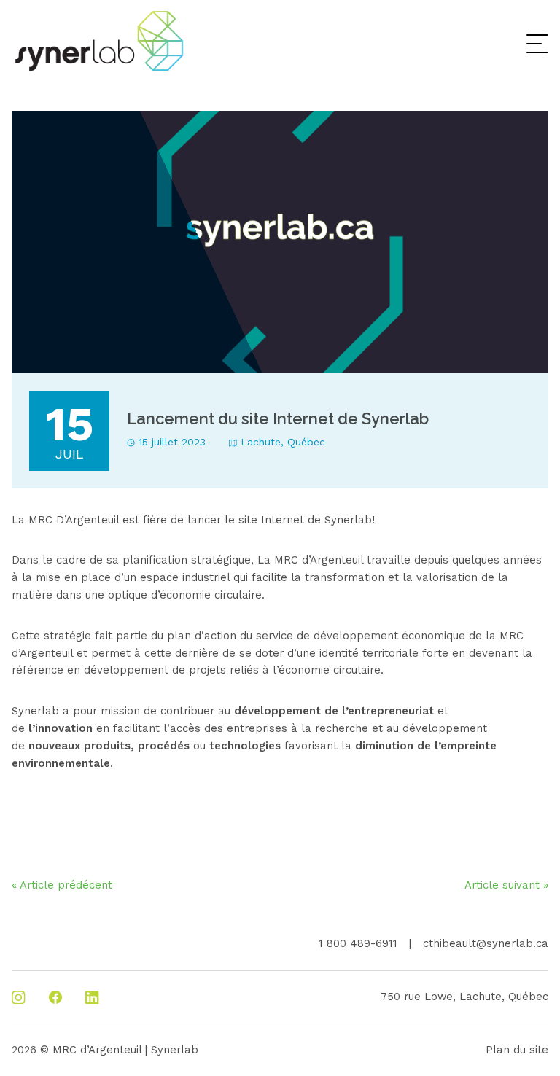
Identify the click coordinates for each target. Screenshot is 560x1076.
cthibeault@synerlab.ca (485, 943)
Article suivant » (506, 885)
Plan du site (517, 1049)
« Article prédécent (62, 885)
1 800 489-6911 (358, 943)
